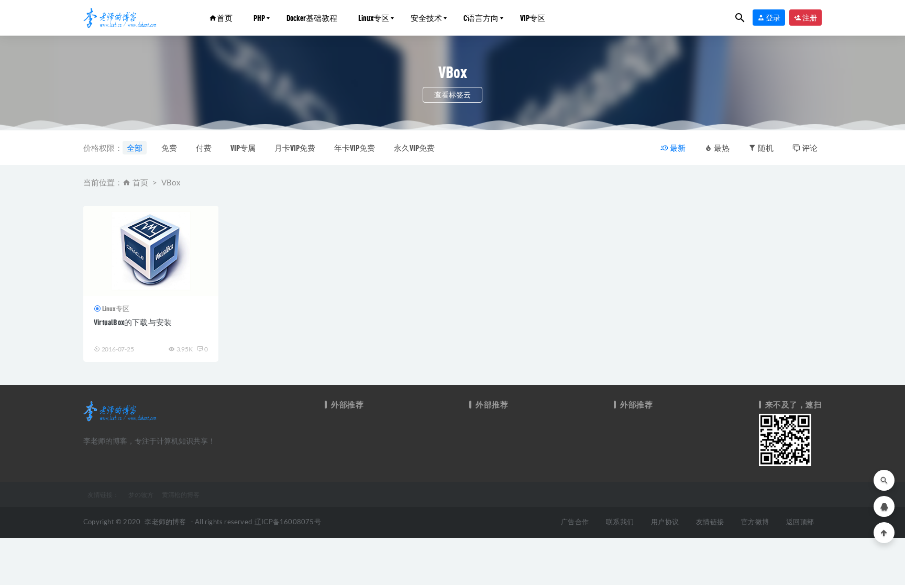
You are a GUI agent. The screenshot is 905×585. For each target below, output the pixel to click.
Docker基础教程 (311, 18)
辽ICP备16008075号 (288, 522)
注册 (809, 17)
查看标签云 (452, 94)
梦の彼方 (140, 494)
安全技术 (426, 18)
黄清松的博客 (181, 494)
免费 (169, 147)
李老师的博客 (165, 522)
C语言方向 (481, 18)
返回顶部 (800, 522)
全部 (134, 147)
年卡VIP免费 (354, 147)
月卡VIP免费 (294, 147)
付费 (204, 147)
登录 (772, 17)
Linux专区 (373, 18)
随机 (765, 147)
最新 (677, 147)
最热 (721, 147)
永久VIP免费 (414, 147)
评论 (809, 147)
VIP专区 (532, 18)
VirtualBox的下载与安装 (133, 322)
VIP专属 (243, 147)
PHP (259, 18)
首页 (225, 18)
